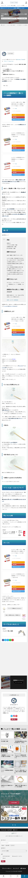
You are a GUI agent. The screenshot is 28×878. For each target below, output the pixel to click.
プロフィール (3, 5)
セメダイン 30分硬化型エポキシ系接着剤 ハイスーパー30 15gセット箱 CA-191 (18, 134)
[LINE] (10, 640)
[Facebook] (3, 640)
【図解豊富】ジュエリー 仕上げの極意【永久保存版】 (7, 756)
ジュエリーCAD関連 (20, 5)
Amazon (14, 114)
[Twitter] (5, 640)
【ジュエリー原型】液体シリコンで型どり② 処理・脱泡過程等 (21, 771)
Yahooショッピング (17, 119)
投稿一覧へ (14, 719)
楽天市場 (14, 117)
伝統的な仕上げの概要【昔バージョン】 (7, 786)
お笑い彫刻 (7, 845)
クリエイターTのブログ (17, 871)
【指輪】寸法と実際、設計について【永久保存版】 (21, 786)
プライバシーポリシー (7, 868)
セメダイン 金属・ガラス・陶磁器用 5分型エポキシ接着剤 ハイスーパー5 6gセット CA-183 (18, 104)
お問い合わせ (23, 868)
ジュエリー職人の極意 (11, 5)
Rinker (16, 108)
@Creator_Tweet (20, 59)
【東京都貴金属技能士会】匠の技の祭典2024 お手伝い (21, 742)
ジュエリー (12, 845)
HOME (3, 25)
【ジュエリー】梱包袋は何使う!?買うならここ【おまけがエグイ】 (21, 756)
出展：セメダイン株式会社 (12, 300)
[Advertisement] (14, 38)
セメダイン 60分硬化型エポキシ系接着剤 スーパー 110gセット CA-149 (18, 159)
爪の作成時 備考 (4, 741)
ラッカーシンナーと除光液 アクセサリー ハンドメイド (10, 532)
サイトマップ (16, 868)
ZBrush (3, 845)
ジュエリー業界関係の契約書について (7, 771)
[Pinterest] (13, 640)
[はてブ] (8, 640)
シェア (11, 877)
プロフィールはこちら (8, 61)
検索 (3, 861)
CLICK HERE (14, 802)
